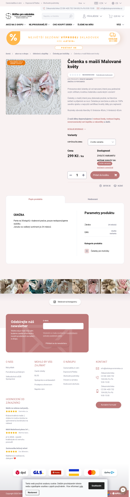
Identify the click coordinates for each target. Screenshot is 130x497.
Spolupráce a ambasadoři (45, 380)
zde (81, 486)
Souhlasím (96, 486)
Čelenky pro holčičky (100, 251)
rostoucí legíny (113, 119)
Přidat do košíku (101, 175)
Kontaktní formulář (108, 405)
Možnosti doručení (105, 168)
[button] (123, 490)
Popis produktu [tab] (35, 199)
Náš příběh (10, 368)
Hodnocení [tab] (93, 199)
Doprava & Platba (32, 3)
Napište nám (40, 389)
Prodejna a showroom (43, 385)
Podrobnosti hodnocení (104, 75)
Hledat (70, 16)
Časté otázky (40, 371)
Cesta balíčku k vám (14, 3)
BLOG (37, 376)
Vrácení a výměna (70, 380)
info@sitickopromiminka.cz (112, 368)
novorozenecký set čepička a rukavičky (85, 122)
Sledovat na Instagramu (67, 302)
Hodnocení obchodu (71, 384)
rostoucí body (99, 119)
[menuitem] (16, 24)
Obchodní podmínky (51, 3)
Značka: (76, 82)
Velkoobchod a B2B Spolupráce (13, 378)
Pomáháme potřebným (15, 372)
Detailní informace (75, 129)
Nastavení (32, 492)
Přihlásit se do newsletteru (56, 343)
